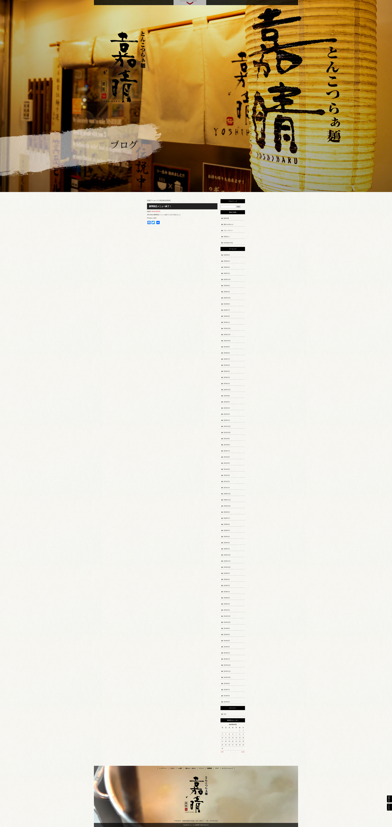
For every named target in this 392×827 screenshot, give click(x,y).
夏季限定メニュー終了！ (160, 206)
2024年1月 (227, 322)
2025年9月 (227, 285)
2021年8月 (227, 445)
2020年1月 (227, 549)
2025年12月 (227, 279)
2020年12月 (227, 494)
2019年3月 (227, 585)
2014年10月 (227, 622)
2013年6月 (227, 696)
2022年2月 (227, 414)
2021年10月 (227, 432)
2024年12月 (227, 298)
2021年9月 (227, 438)
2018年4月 (227, 598)
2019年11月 (227, 561)
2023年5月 (227, 365)
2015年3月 (227, 604)
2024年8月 (227, 304)
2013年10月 (227, 677)
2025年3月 (227, 292)
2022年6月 (227, 402)
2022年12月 (227, 389)
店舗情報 (209, 768)
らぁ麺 (180, 768)
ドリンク (201, 768)
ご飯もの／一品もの (190, 768)
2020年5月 (227, 530)
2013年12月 (227, 665)
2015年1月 (227, 610)
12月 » (243, 752)
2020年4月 (227, 536)
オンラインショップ (227, 768)
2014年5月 (227, 634)
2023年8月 (227, 353)
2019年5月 (227, 573)
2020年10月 (227, 506)
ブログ (217, 768)
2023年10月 (227, 340)
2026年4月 (227, 267)
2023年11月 (227, 334)
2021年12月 (227, 426)
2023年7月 (227, 359)
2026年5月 (227, 261)
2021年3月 (227, 475)
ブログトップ (232, 201)
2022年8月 (227, 396)
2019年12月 (227, 555)
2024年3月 (227, 316)
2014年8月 (227, 628)
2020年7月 (227, 518)
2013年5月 (227, 702)
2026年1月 (227, 273)
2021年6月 (227, 457)
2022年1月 (227, 420)
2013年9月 (227, 683)
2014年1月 (227, 659)
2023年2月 (227, 377)
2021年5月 (227, 463)
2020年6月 (227, 524)
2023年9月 (227, 347)
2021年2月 (227, 481)
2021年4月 (227, 469)
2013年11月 (227, 671)
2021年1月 (227, 487)
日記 (225, 714)
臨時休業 (226, 218)
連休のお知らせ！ (229, 224)
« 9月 (222, 752)
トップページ (163, 768)
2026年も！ (227, 236)
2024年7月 (227, 310)
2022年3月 (227, 408)
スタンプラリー (228, 230)
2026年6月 (227, 255)
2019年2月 (227, 591)
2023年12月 (227, 328)
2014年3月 (227, 647)
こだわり (172, 768)
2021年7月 (227, 451)
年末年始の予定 (228, 243)
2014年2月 (227, 653)
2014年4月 (227, 640)
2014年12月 (227, 616)
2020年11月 (227, 500)
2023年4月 (227, 371)
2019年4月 (227, 579)
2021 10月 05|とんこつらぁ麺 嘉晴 (188, 1)
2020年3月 (227, 542)
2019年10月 (227, 567)
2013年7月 (227, 689)
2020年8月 (227, 512)
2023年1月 (227, 383)
